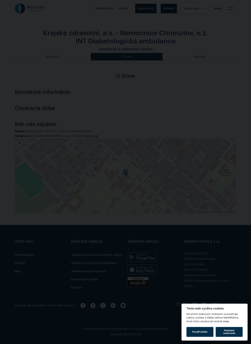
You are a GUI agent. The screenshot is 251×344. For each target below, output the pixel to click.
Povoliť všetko (199, 331)
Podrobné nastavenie (229, 331)
